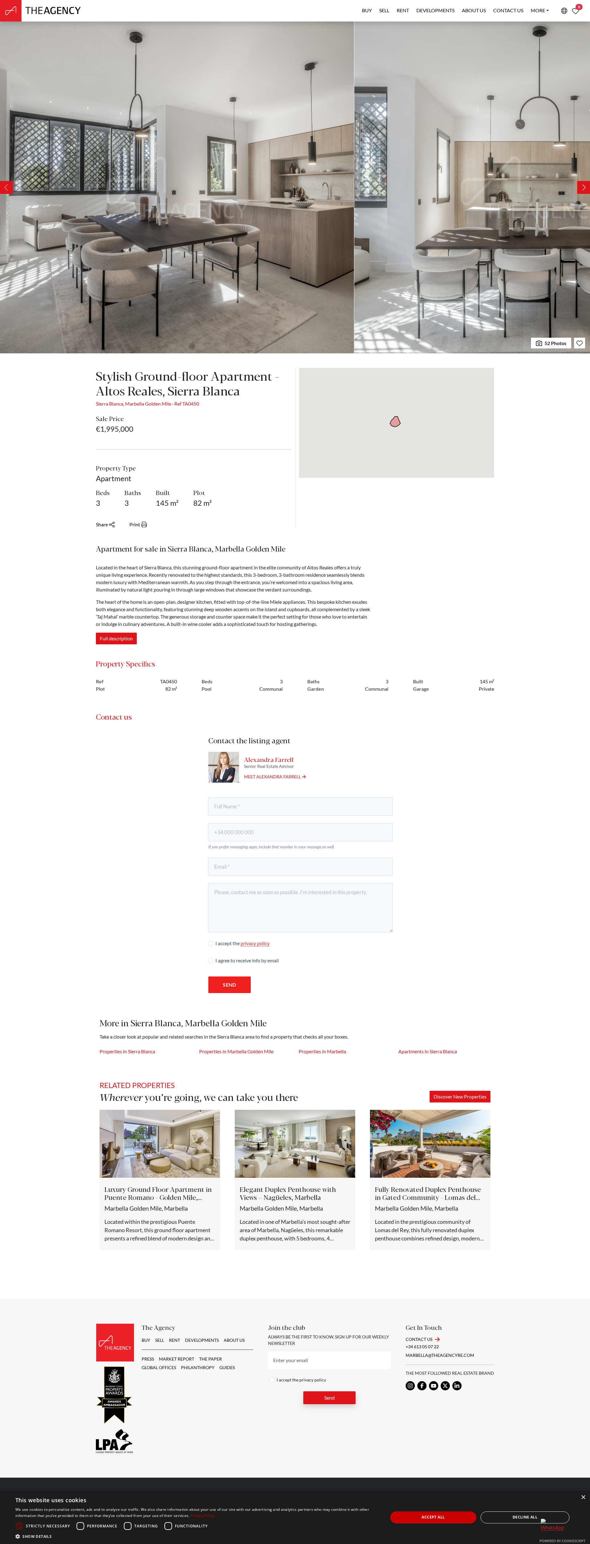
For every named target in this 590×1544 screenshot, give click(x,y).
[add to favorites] (579, 343)
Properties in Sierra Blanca (127, 1051)
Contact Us (419, 1339)
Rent (403, 10)
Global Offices (159, 1367)
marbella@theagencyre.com (440, 1355)
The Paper (210, 1358)
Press (148, 1358)
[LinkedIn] (457, 1385)
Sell (384, 10)
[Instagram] (410, 1385)
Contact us (508, 10)
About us (474, 10)
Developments (435, 10)
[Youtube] (433, 1385)
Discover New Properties (460, 1096)
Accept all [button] (433, 1517)
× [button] (583, 1497)
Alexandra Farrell (268, 759)
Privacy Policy (203, 1515)
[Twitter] (445, 1385)
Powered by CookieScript (562, 1540)
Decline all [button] (525, 1517)
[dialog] (295, 1517)
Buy (367, 10)
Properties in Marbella (322, 1051)
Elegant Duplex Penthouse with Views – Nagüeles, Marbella (288, 1193)
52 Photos (555, 343)
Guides (227, 1367)
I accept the (242, 943)
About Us (234, 1340)
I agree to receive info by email (247, 960)
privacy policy (255, 943)
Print (134, 524)
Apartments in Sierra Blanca (427, 1051)
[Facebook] (422, 1385)
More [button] (538, 10)
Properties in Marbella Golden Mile (236, 1051)
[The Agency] (115, 1342)
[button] (196, 1536)
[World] (564, 10)
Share (102, 524)
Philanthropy (197, 1367)
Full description (116, 638)
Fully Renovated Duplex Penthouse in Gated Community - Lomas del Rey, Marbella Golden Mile (428, 1197)
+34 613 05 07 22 (422, 1346)
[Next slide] (583, 187)
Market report (176, 1358)
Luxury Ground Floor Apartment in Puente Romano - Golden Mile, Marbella (158, 1197)
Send (229, 985)
